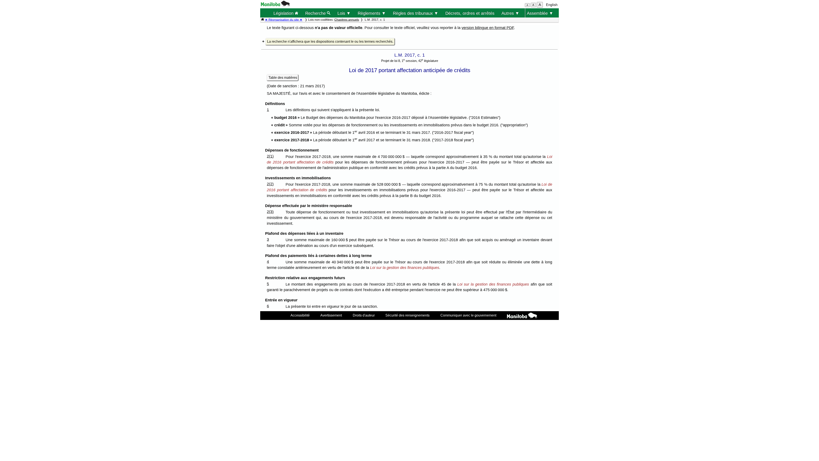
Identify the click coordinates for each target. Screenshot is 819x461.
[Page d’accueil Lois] (262, 19)
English (552, 5)
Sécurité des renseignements (407, 315)
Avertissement (331, 315)
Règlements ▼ (372, 13)
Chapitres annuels (346, 19)
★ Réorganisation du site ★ (283, 19)
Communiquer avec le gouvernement (468, 315)
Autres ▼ (510, 13)
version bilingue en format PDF (488, 28)
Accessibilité (300, 315)
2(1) (270, 156)
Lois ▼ (344, 13)
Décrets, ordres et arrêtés (469, 13)
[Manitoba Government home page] (522, 316)
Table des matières (283, 77)
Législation (284, 13)
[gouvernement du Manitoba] (275, 5)
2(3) (270, 212)
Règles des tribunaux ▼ (415, 13)
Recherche (316, 13)
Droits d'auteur (364, 315)
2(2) (270, 184)
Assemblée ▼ (540, 13)
